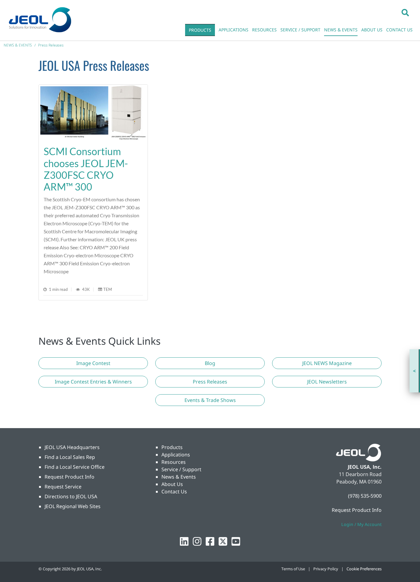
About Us (172, 484)
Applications (175, 454)
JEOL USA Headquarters (72, 447)
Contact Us (174, 491)
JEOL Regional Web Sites (73, 506)
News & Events (178, 476)
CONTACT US (399, 30)
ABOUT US (371, 30)
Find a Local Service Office (75, 467)
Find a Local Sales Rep (70, 457)
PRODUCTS (200, 30)
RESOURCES (264, 30)
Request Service (63, 486)
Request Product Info (69, 476)
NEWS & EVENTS (341, 30)
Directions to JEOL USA (71, 496)
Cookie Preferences (364, 569)
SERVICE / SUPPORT (300, 30)
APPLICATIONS (233, 30)
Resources (173, 462)
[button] (405, 12)
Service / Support (181, 469)
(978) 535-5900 (365, 495)
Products (172, 447)
